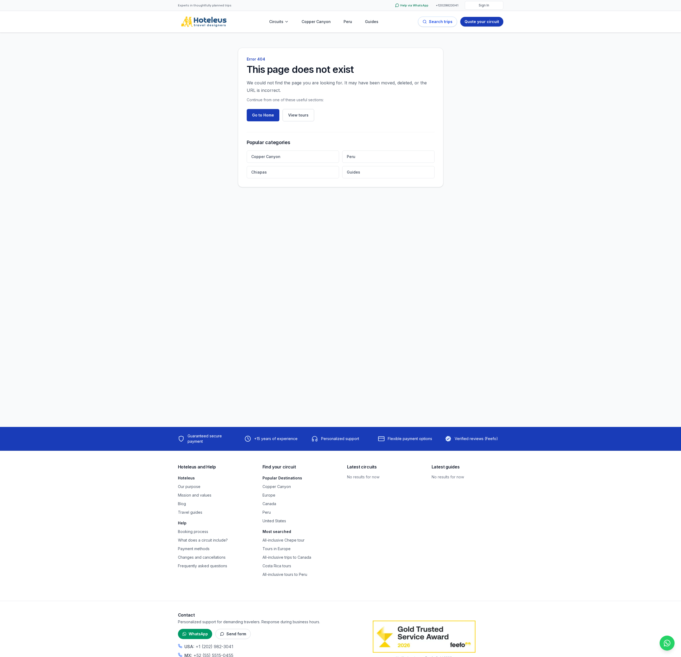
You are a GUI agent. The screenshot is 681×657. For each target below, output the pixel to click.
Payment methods (194, 548)
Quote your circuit (482, 21)
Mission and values (194, 495)
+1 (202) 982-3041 (214, 646)
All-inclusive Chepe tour (283, 540)
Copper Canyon (316, 21)
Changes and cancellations (202, 557)
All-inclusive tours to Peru (284, 574)
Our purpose (189, 486)
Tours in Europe (276, 548)
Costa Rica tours (276, 566)
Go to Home (263, 115)
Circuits (276, 21)
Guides (371, 21)
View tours (298, 115)
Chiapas (259, 172)
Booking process (193, 531)
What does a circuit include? (203, 540)
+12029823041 (447, 5)
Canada (269, 503)
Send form (236, 634)
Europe (268, 495)
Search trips (440, 21)
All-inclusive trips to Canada (286, 557)
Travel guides (190, 512)
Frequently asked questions (202, 566)
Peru (348, 21)
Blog (182, 503)
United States (274, 521)
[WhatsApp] (667, 643)
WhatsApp (198, 634)
